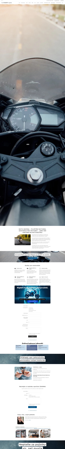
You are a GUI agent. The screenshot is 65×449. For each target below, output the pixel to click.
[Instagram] (2, 0)
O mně (30, 420)
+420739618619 (62, 0)
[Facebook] (1, 0)
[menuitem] (20, 3)
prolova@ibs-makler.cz (57, 0)
